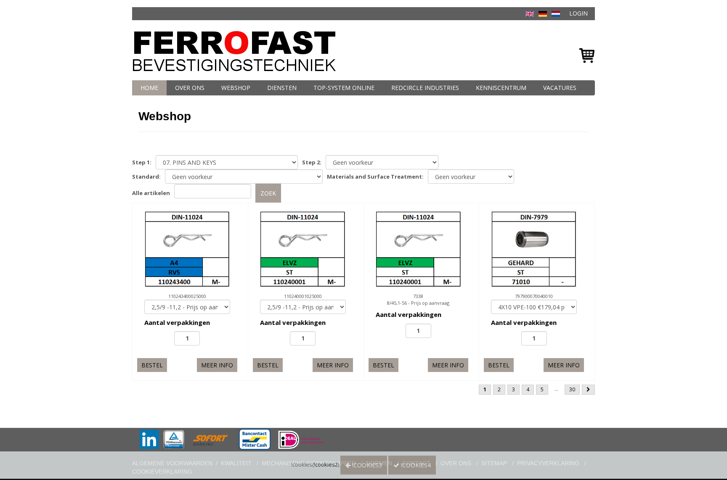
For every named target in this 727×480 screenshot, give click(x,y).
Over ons (189, 88)
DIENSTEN (282, 88)
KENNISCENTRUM (501, 88)
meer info (217, 365)
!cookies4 (415, 465)
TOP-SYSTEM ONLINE (343, 88)
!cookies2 (326, 464)
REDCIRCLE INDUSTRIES (425, 88)
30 (572, 389)
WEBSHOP (235, 88)
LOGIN (578, 13)
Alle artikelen (151, 193)
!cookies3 (366, 465)
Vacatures (559, 88)
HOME (149, 88)
